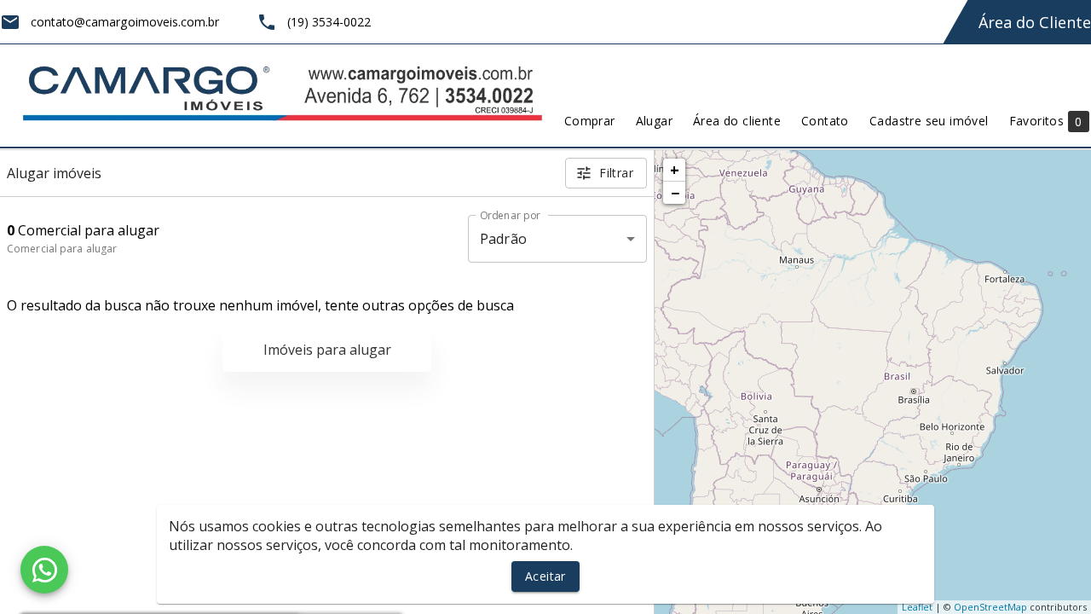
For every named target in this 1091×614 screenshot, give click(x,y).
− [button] (675, 192)
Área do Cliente (1034, 22)
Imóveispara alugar (327, 349)
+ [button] (674, 169)
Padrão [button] (503, 238)
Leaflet (917, 606)
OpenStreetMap (990, 606)
